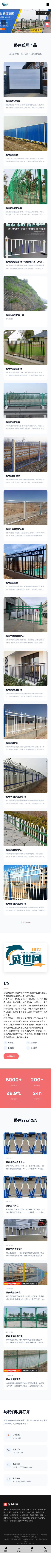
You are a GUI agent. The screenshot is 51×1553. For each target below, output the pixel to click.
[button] (3, 22)
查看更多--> (26, 922)
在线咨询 (11, 1056)
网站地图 (44, 1534)
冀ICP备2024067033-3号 (25, 1543)
